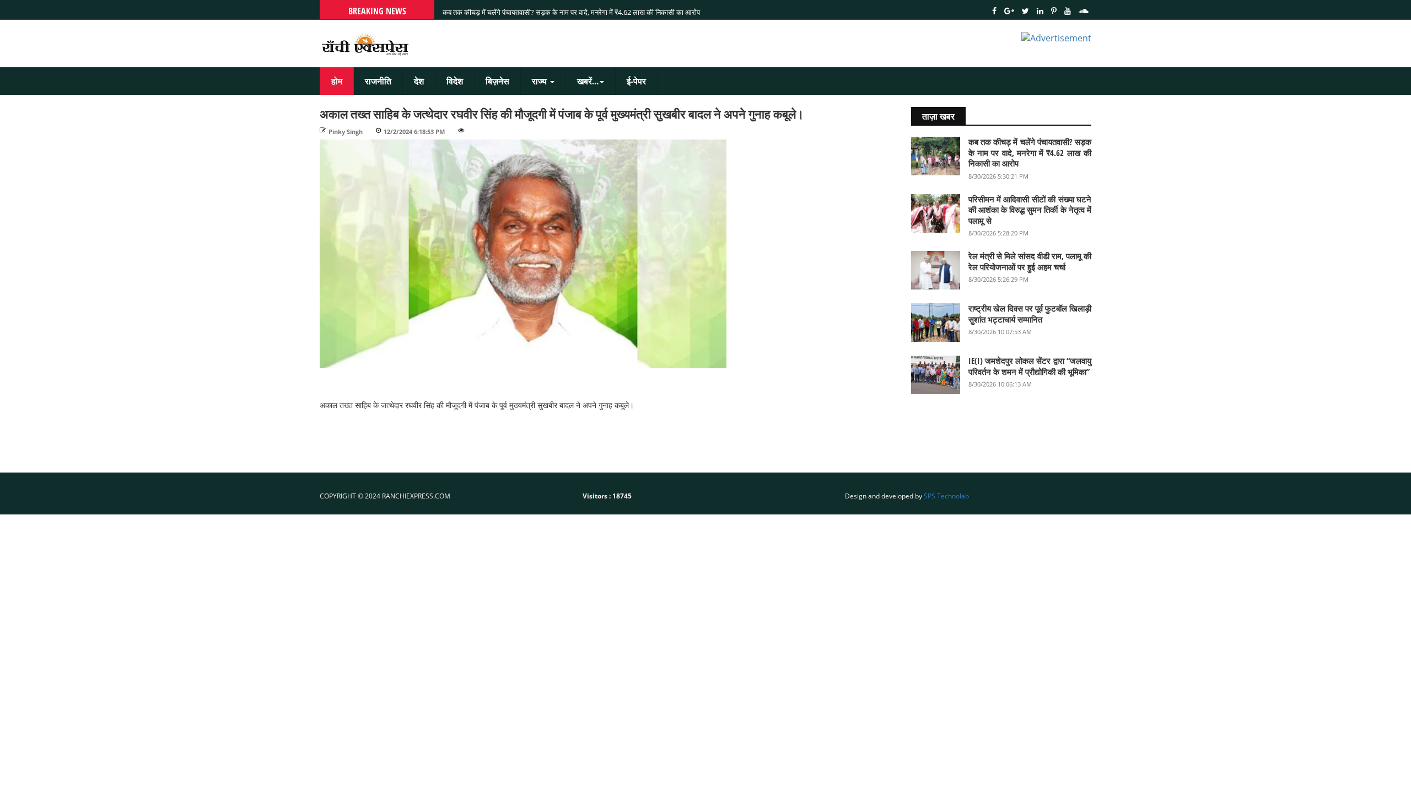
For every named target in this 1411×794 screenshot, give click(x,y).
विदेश (454, 81)
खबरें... (588, 81)
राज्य (540, 81)
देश (419, 81)
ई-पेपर (636, 81)
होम (336, 81)
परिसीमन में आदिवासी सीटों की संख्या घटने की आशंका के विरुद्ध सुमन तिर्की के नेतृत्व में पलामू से (560, 9)
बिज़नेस (497, 81)
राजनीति (378, 81)
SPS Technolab (946, 496)
